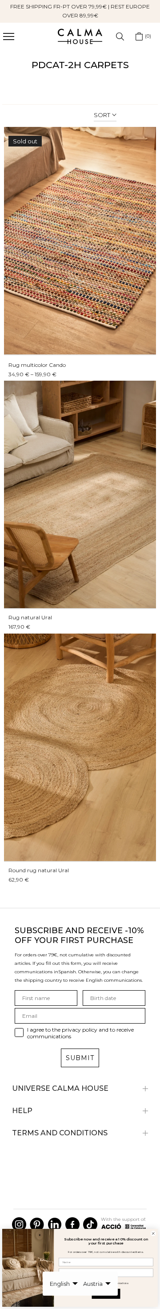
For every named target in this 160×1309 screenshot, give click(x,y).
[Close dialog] (153, 1233)
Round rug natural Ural (38, 870)
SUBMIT (80, 1058)
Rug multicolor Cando (37, 365)
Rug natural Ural (30, 617)
